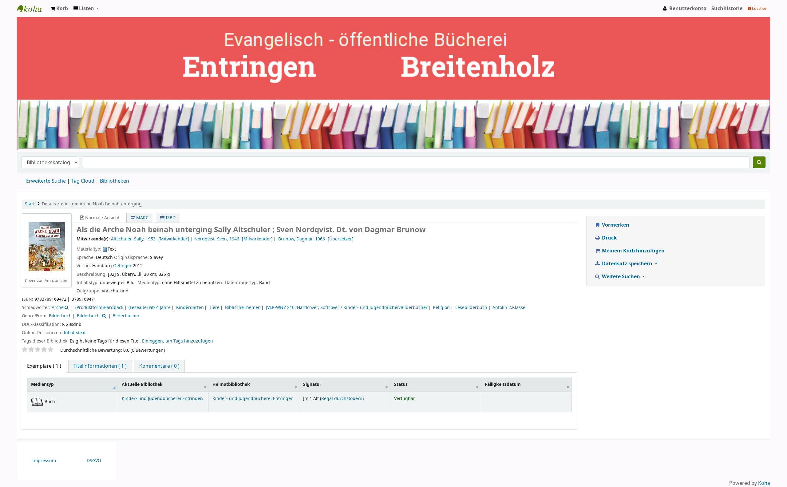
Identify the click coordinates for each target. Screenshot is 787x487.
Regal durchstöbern (341, 398)
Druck (609, 238)
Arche (58, 307)
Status (401, 384)
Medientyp (42, 384)
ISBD (170, 218)
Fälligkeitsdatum (503, 384)
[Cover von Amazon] (47, 246)
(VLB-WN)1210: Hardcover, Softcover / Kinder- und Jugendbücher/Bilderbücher (347, 307)
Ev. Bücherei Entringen (32, 8)
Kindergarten (190, 307)
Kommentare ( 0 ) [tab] (159, 366)
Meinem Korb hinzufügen (633, 251)
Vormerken (615, 225)
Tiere (214, 307)
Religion (441, 307)
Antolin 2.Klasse (508, 307)
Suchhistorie (726, 8)
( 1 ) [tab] (44, 366)
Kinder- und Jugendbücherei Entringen (162, 398)
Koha (764, 483)
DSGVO (94, 460)
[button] (59, 8)
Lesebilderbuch (471, 307)
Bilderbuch (60, 316)
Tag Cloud (82, 181)
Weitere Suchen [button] (621, 276)
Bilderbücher (126, 316)
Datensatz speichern (627, 263)
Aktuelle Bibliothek (142, 384)
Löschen (759, 8)
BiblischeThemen (243, 307)
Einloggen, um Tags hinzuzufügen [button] (177, 341)
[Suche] (759, 162)
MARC (141, 218)
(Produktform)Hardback (99, 307)
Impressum (44, 460)
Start (30, 204)
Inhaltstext (75, 333)
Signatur (312, 384)
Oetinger (122, 266)
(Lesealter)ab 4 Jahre (150, 307)
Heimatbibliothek (231, 384)
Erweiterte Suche (46, 181)
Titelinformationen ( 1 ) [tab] (100, 366)
